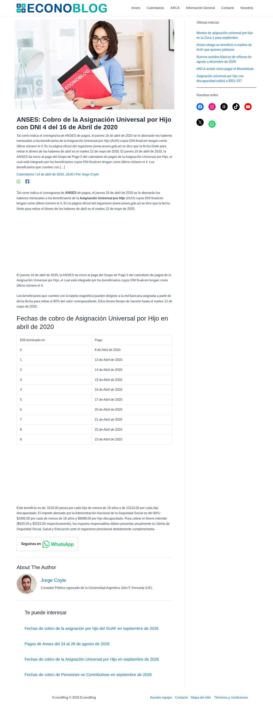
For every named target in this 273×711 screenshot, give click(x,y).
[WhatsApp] (19, 181)
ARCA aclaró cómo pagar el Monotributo (225, 69)
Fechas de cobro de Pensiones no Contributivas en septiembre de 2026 (88, 674)
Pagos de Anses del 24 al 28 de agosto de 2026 (67, 644)
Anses (135, 8)
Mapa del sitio (201, 697)
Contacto (227, 8)
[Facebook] (27, 181)
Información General (200, 8)
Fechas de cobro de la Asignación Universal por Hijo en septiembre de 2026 (92, 659)
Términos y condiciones (231, 697)
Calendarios (155, 8)
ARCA (175, 8)
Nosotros (246, 8)
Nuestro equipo (161, 697)
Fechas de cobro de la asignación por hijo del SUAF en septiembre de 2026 (91, 628)
